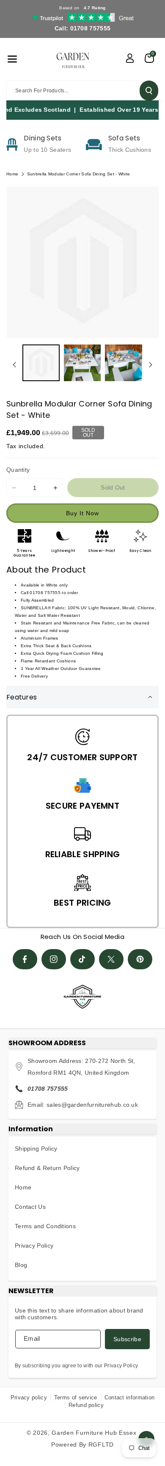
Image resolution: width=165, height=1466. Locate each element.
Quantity (18, 469)
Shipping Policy (36, 1148)
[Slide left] (14, 365)
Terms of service (75, 1397)
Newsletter (31, 1291)
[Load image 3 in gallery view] (123, 363)
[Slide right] (151, 365)
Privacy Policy (34, 1245)
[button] (12, 59)
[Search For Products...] (149, 91)
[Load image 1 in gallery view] (41, 363)
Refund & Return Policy (47, 1168)
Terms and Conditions (45, 1226)
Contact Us (30, 1206)
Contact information (129, 1397)
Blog (21, 1265)
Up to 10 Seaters (47, 149)
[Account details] (130, 58)
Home (12, 174)
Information (30, 1129)
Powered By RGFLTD (82, 1444)
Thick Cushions (129, 149)
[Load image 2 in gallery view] (82, 363)
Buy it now (82, 513)
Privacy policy (29, 1397)
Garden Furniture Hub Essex (94, 1432)
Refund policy (86, 1405)
